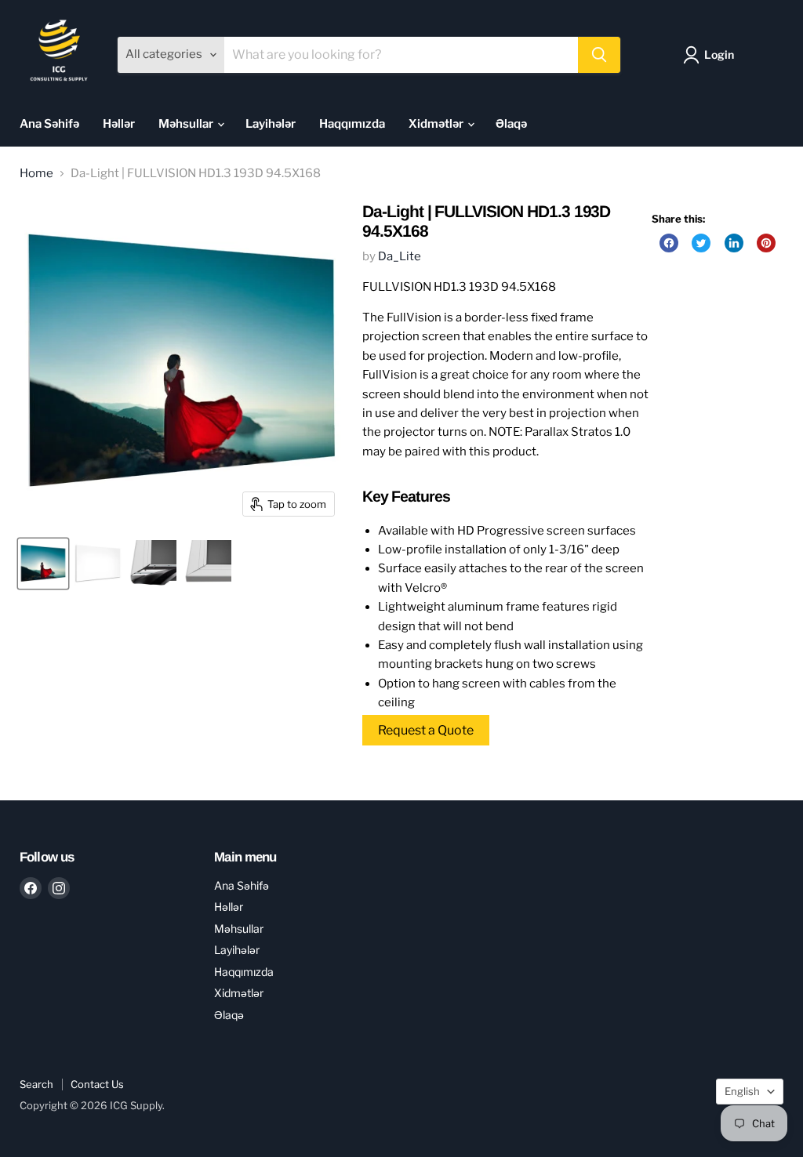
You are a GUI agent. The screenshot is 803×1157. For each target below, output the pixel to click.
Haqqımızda (352, 124)
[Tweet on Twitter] (701, 243)
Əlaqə (511, 124)
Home (36, 173)
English (742, 1091)
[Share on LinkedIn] (734, 243)
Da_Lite (399, 256)
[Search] (599, 55)
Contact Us (97, 1084)
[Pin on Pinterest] (766, 243)
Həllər (119, 124)
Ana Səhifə (49, 124)
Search (36, 1084)
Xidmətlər (437, 124)
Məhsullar (187, 124)
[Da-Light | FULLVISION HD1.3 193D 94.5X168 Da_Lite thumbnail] (43, 564)
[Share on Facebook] (668, 243)
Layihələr (270, 124)
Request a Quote (426, 730)
